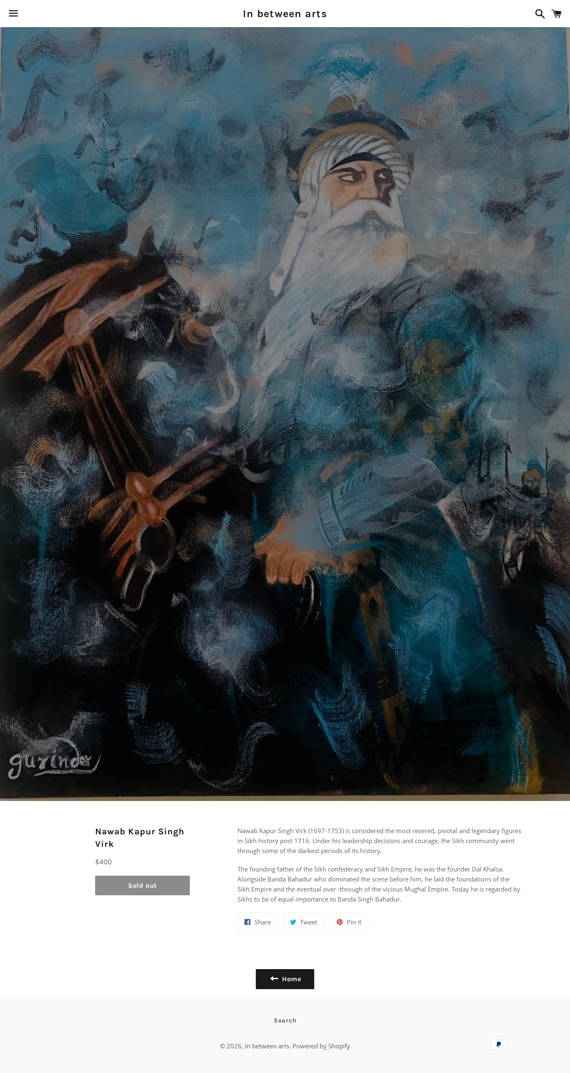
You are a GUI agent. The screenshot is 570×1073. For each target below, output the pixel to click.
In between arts (285, 14)
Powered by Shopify (321, 1046)
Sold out (142, 885)
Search (285, 1020)
